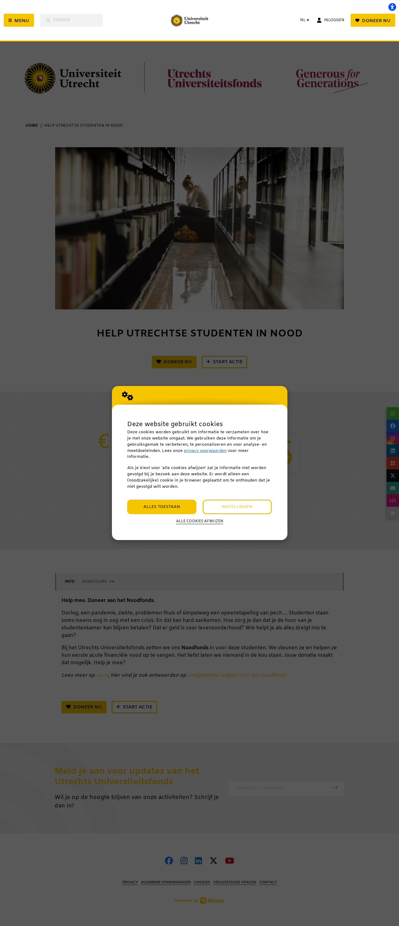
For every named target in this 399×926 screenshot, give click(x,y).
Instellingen (237, 507)
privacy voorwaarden (205, 451)
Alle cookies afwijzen (199, 521)
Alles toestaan (161, 507)
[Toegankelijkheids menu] (392, 7)
